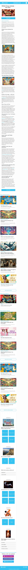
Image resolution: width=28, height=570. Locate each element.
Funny (1, 283)
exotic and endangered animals (7, 154)
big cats (13, 168)
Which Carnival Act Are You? (6, 305)
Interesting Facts (3, 251)
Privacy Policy (10, 569)
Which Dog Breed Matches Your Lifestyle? (7, 221)
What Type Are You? (13, 283)
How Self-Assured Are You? (6, 337)
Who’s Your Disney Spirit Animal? (7, 236)
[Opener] (1, 3)
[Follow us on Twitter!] (26, 567)
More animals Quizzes (8, 290)
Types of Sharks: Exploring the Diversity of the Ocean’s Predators (7, 253)
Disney (2, 235)
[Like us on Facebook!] (23, 567)
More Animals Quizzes (5, 194)
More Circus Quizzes (4, 293)
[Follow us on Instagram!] (25, 567)
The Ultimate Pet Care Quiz (6, 206)
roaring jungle (4, 97)
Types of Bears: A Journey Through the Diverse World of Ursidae (8, 270)
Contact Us (14, 569)
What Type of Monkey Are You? (7, 285)
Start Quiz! (8, 18)
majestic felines (5, 169)
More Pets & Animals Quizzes (6, 362)
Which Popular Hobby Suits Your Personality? (7, 323)
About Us (18, 569)
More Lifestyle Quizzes (5, 310)
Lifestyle (3, 20)
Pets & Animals (6, 20)
